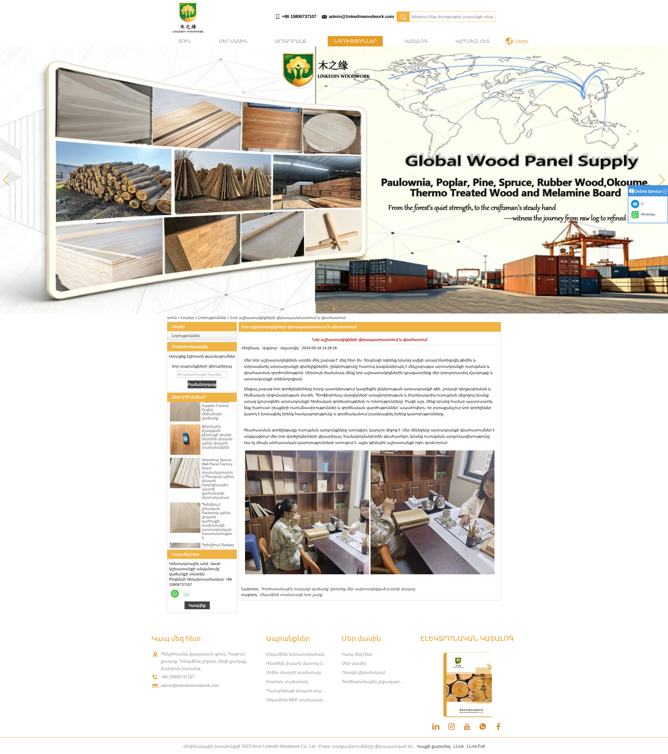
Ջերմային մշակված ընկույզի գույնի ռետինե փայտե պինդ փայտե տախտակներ (217, 420)
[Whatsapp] (175, 593)
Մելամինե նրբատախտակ (295, 654)
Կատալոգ (416, 41)
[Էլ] (186, 593)
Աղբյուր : (272, 348)
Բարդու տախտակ (287, 681)
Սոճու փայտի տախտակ (293, 672)
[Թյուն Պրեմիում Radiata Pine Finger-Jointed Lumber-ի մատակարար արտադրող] (185, 542)
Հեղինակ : (252, 348)
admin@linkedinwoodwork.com (361, 16)
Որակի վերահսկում (363, 672)
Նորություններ (355, 41)
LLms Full (476, 746)
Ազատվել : (291, 348)
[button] (334, 309)
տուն (184, 41)
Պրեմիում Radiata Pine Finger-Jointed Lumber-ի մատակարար (218, 535)
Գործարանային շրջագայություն (373, 681)
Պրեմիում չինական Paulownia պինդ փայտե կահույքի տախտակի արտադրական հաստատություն (217, 505)
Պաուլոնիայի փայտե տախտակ (297, 691)
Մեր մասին (233, 41)
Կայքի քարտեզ (433, 746)
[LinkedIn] (435, 727)
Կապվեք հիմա (197, 606)
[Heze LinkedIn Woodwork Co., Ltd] (188, 31)
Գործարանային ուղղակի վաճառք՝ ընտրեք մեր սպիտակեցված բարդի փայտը (338, 589)
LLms (459, 746)
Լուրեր (187, 318)
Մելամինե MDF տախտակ (294, 700)
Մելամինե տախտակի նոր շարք (291, 595)
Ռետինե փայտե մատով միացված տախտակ (297, 663)
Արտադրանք (290, 41)
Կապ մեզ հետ (472, 41)
